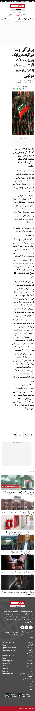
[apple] (24, 696)
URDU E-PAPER (16, 1)
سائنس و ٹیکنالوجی (27, 679)
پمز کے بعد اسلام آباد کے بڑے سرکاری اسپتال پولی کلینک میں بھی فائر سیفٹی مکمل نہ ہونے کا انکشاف (18, 493)
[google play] (11, 696)
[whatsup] (20, 434)
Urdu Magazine (7, 661)
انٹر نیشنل (30, 653)
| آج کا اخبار (23, 15)
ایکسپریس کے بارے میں (30, 635)
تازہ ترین (24, 19)
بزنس (31, 684)
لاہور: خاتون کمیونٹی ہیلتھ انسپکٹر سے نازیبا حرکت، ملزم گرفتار (18, 573)
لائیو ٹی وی (18, 15)
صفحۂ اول (31, 19)
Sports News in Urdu (9, 648)
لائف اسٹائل (29, 661)
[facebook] (31, 434)
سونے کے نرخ (29, 671)
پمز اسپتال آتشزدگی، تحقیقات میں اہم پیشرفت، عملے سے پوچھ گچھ (18, 513)
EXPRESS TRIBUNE (6, 1)
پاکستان (4, 19)
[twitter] (25, 434)
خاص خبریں (11, 19)
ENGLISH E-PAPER (26, 1)
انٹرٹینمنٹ (29, 658)
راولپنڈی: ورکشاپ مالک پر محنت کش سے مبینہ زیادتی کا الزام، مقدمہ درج (18, 593)
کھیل (18, 19)
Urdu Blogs (6, 663)
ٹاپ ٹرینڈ (30, 663)
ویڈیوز (31, 687)
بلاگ (31, 681)
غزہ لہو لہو (30, 648)
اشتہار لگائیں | (12, 15)
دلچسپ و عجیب (28, 666)
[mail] (14, 434)
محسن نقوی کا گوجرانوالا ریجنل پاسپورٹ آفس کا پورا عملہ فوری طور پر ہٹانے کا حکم (18, 553)
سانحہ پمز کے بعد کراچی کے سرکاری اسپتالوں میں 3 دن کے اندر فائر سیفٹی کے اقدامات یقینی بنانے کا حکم (18, 533)
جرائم (31, 689)
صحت (31, 668)
